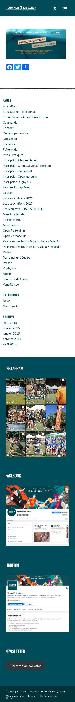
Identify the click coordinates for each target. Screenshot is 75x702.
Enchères (9, 144)
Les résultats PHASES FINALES (23, 209)
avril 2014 (10, 344)
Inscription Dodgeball (17, 171)
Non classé (10, 306)
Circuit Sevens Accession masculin (25, 117)
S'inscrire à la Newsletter (25, 665)
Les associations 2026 (18, 198)
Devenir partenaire (15, 133)
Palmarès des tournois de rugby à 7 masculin (32, 246)
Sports (7, 273)
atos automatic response (19, 111)
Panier (7, 252)
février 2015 (11, 328)
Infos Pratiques (13, 155)
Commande (10, 122)
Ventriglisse (11, 284)
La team (8, 192)
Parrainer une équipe (16, 257)
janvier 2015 (11, 333)
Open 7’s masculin (14, 236)
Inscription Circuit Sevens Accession (27, 165)
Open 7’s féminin (14, 230)
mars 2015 (10, 322)
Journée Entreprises (16, 187)
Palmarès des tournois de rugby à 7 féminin (31, 241)
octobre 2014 (12, 339)
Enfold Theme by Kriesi (53, 691)
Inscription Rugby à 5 (17, 182)
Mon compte (11, 225)
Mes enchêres (12, 219)
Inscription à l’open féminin (20, 160)
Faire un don (11, 149)
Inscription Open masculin (20, 176)
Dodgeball (10, 138)
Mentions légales (14, 214)
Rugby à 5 (9, 268)
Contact (8, 128)
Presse (7, 263)
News (6, 301)
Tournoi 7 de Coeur (15, 279)
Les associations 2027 (18, 203)
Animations (10, 106)
